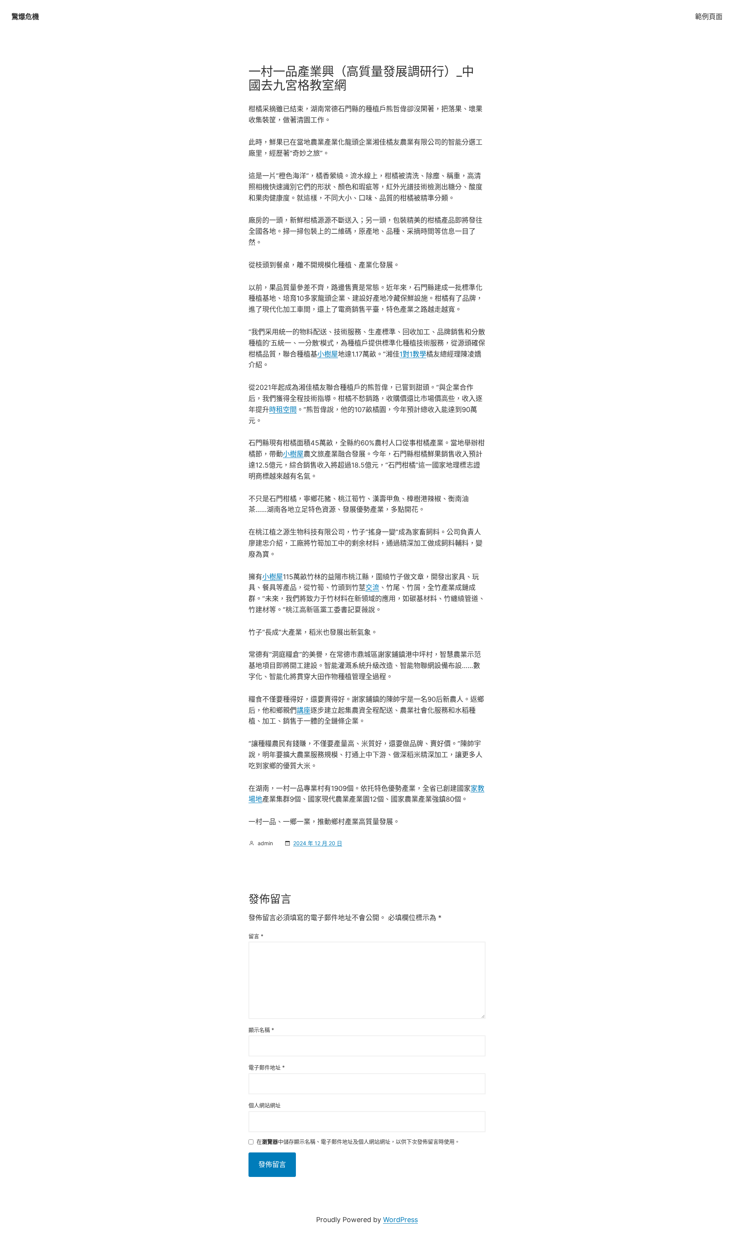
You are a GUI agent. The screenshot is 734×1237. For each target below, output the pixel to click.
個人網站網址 (264, 1105)
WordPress (400, 1220)
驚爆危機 (25, 17)
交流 (372, 587)
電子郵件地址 (266, 1067)
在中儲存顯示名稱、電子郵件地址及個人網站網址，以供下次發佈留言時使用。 (358, 1142)
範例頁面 (709, 17)
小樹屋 (327, 354)
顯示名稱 (261, 1030)
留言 (255, 936)
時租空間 (283, 410)
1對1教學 (412, 354)
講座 (303, 710)
